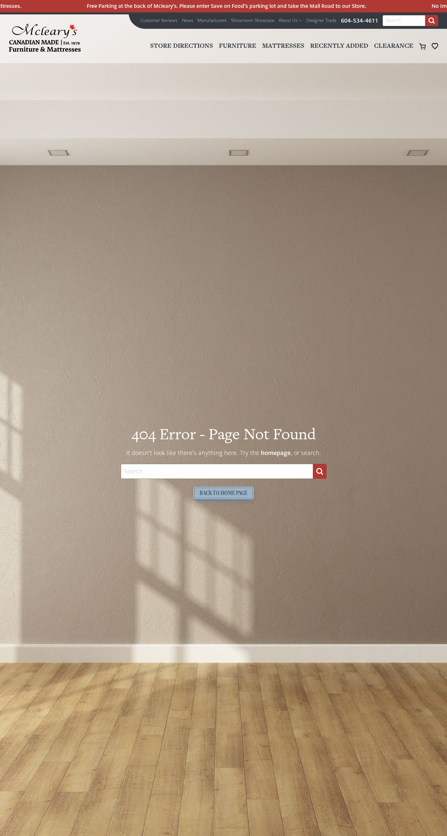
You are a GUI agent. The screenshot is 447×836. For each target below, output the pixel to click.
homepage (276, 453)
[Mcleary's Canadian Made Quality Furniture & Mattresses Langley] (45, 38)
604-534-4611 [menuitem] (359, 20)
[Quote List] (435, 46)
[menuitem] (158, 20)
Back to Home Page (223, 493)
